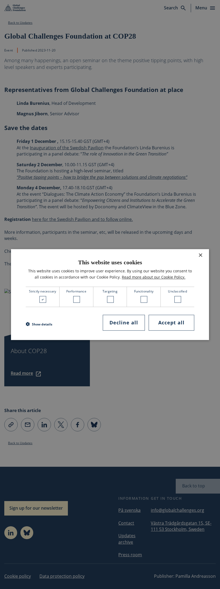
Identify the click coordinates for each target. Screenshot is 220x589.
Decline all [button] (123, 323)
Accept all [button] (171, 323)
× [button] (200, 255)
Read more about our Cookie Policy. (153, 277)
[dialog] (110, 294)
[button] (39, 324)
